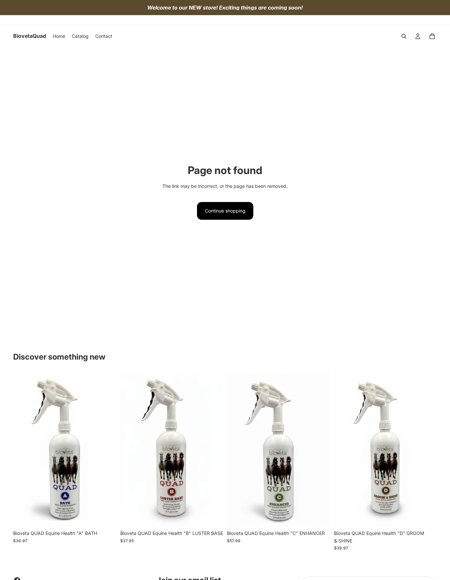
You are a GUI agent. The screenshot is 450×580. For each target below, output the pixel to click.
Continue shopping (225, 211)
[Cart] (432, 36)
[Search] (404, 36)
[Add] (106, 517)
